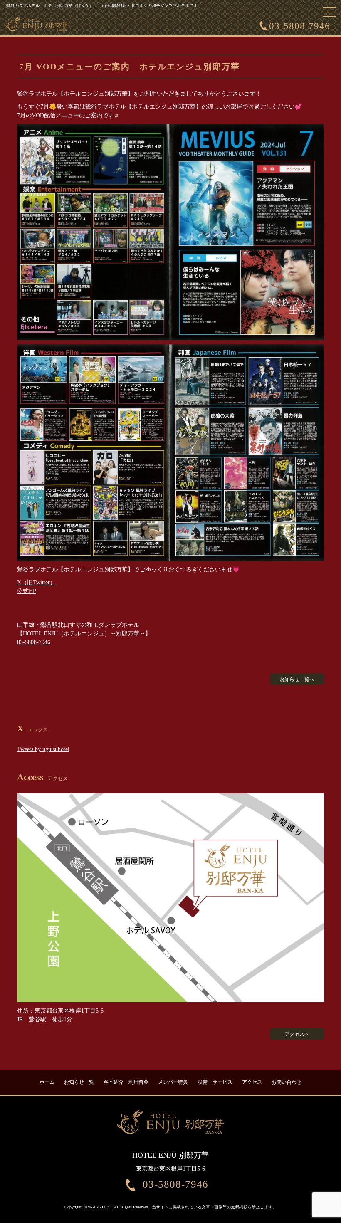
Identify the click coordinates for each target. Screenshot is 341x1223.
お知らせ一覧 (79, 1082)
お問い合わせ (286, 1082)
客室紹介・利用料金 (126, 1082)
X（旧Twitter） (36, 582)
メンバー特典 (173, 1082)
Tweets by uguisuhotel (43, 749)
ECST (107, 1207)
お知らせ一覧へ (296, 679)
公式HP (26, 591)
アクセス (252, 1082)
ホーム (47, 1082)
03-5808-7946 (299, 26)
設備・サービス (215, 1082)
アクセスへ (296, 1034)
